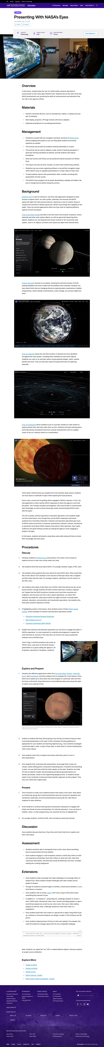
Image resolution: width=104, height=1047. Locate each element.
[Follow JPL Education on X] (81, 1004)
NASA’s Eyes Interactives (82, 1036)
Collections (9, 1003)
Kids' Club (32, 1034)
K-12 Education (57, 996)
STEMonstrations (57, 1036)
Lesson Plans (9, 996)
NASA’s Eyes (74, 138)
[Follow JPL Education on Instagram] (84, 1004)
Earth (24, 676)
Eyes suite (58, 673)
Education (32, 5)
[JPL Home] (18, 5)
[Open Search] (97, 5)
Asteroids (76, 673)
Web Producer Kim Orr (33, 620)
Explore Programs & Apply (27, 997)
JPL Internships (26, 994)
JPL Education (57, 994)
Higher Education (57, 998)
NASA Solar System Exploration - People (40, 979)
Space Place (9, 1034)
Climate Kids (9, 1036)
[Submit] (78, 995)
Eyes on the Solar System (31, 215)
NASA (7, 1044)
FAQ (33, 1044)
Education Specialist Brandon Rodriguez (40, 616)
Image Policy (26, 1044)
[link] (52, 253)
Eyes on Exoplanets (29, 425)
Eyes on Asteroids (28, 354)
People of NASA (31, 965)
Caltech (13, 1044)
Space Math (33, 1036)
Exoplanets (34, 676)
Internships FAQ (26, 1000)
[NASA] (8, 5)
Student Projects (10, 998)
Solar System (67, 673)
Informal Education (58, 1001)
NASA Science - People (34, 975)
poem (49, 893)
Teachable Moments (11, 1001)
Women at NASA (31, 968)
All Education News (42, 994)
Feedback (38, 1044)
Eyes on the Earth (28, 283)
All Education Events (43, 996)
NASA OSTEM (88, 5)
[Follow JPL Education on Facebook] (77, 1004)
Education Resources (12, 994)
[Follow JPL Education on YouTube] (87, 1004)
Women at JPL (31, 972)
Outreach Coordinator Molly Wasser (38, 623)
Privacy (19, 1044)
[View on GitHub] (80, 931)
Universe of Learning (58, 1034)
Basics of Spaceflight (81, 1034)
